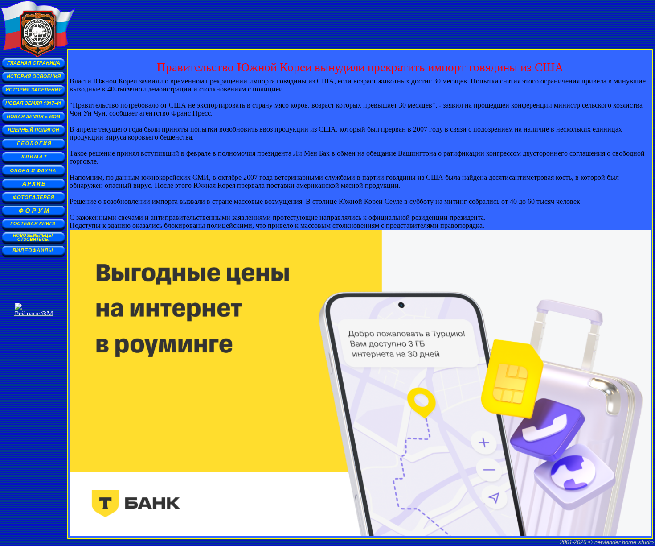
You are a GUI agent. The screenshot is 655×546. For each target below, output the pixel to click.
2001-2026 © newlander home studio (607, 542)
